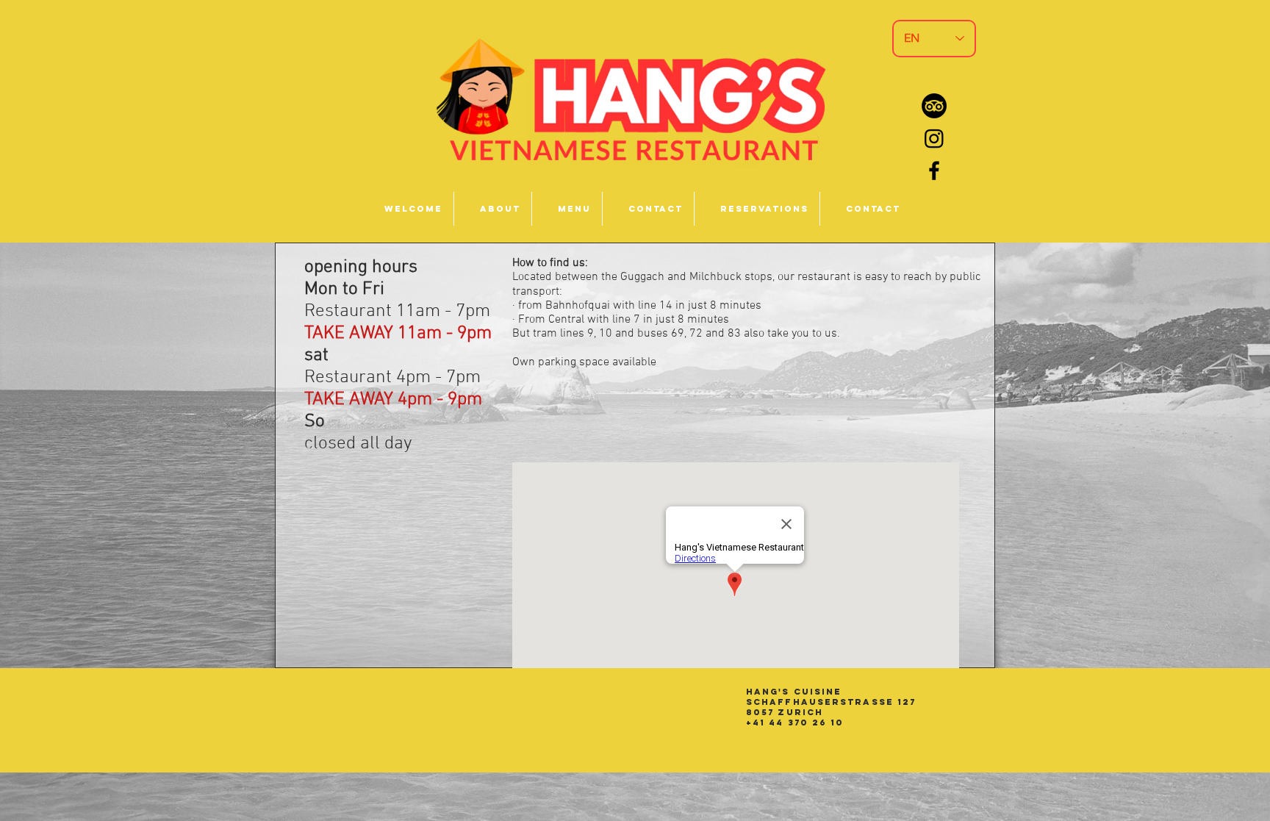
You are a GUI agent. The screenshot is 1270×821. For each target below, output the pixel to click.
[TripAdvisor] (934, 105)
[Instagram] (934, 138)
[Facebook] (934, 170)
